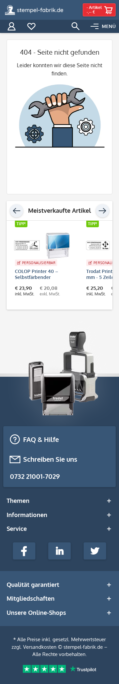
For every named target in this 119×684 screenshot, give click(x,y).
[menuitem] (103, 26)
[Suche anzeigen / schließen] (75, 26)
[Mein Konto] (11, 26)
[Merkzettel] (31, 26)
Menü (109, 26)
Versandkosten (40, 647)
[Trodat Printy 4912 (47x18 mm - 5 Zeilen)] (68, 245)
